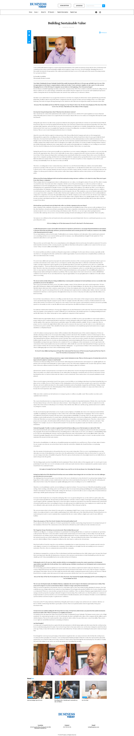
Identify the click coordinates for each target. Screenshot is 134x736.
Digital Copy (73, 12)
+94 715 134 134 (67, 727)
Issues (36, 12)
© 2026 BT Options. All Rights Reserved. (67, 734)
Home (30, 12)
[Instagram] (100, 12)
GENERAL (30, 697)
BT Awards (51, 12)
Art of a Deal (85, 700)
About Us (43, 12)
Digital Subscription (62, 12)
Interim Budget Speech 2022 (34, 700)
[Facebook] (96, 12)
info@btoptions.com (93, 727)
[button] (36, 12)
